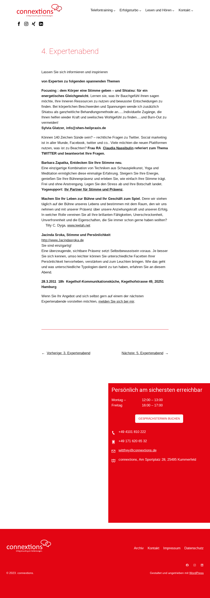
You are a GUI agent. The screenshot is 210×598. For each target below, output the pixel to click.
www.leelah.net (78, 225)
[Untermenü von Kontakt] (192, 10)
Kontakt (184, 10)
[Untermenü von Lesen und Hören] (173, 10)
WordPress (196, 573)
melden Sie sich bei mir (116, 301)
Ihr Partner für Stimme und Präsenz (93, 189)
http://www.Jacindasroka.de (62, 240)
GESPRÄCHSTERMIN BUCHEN (159, 418)
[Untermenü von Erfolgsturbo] (140, 10)
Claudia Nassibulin (118, 148)
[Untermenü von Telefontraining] (114, 10)
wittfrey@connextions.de (137, 450)
